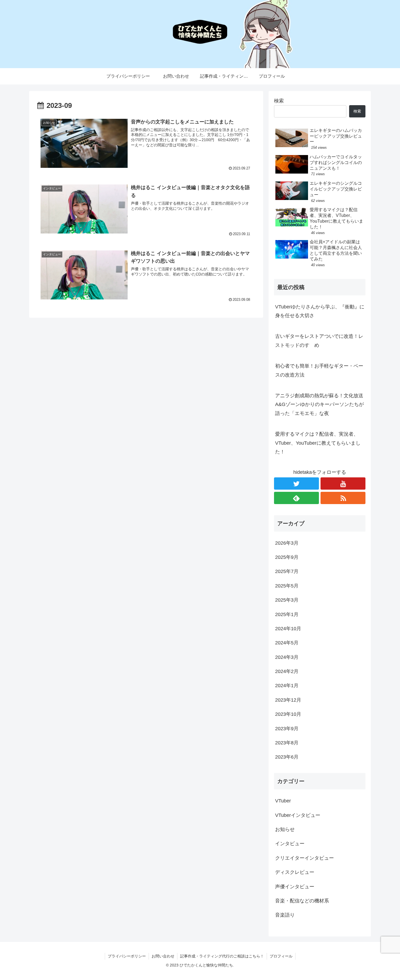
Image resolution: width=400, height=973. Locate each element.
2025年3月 (287, 600)
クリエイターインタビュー (304, 858)
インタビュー (289, 843)
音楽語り (285, 915)
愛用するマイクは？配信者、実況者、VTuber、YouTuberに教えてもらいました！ (318, 442)
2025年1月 (287, 614)
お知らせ (285, 829)
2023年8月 (287, 742)
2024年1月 (287, 685)
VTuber (283, 801)
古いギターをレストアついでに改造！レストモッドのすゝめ (319, 341)
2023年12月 (288, 700)
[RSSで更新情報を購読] (343, 498)
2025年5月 (287, 586)
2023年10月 (288, 714)
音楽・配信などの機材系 (302, 901)
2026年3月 (287, 543)
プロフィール (281, 956)
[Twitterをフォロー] (296, 483)
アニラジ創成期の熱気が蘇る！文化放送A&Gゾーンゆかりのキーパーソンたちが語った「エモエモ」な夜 (319, 404)
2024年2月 (287, 671)
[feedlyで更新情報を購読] (296, 498)
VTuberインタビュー (297, 815)
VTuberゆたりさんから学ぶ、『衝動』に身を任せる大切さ (319, 311)
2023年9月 (287, 728)
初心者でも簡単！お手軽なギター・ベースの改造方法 (319, 370)
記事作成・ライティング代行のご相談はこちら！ (222, 956)
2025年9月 (287, 557)
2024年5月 (287, 642)
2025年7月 (287, 571)
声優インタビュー (294, 886)
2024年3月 (287, 657)
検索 (279, 101)
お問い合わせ (163, 956)
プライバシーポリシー (127, 956)
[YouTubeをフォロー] (343, 483)
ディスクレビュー (294, 872)
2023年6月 (287, 757)
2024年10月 (288, 628)
